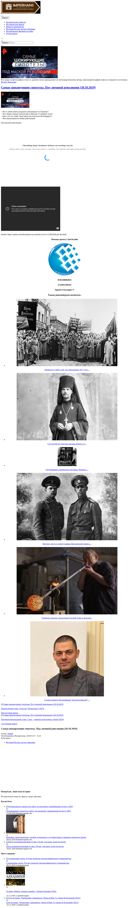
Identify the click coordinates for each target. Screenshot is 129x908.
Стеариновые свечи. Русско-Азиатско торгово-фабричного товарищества (37, 863)
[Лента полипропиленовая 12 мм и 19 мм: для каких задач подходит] (67, 842)
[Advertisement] (64, 768)
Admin (10, 734)
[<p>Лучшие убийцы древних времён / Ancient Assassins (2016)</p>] (15, 885)
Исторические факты (15, 24)
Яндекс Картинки (8, 82)
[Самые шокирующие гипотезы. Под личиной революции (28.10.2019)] (29, 77)
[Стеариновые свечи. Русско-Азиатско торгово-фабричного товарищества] (38, 858)
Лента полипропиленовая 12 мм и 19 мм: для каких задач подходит (35, 846)
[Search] (2, 45)
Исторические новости (16, 22)
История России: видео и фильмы (20, 29)
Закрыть (5, 18)
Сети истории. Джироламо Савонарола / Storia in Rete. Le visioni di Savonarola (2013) (42, 902)
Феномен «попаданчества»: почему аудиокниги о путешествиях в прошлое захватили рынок (46, 837)
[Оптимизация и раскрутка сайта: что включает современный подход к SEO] (67, 806)
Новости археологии (15, 27)
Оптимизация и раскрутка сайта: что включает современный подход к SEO (38, 811)
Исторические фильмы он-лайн (19, 31)
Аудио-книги (11, 33)
